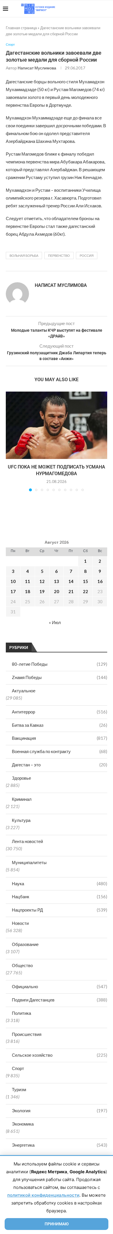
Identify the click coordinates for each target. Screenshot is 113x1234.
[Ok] (98, 8)
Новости (20, 923)
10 (13, 581)
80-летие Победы (59, 664)
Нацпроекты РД (59, 909)
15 (85, 581)
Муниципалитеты (29, 862)
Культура (21, 820)
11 (27, 581)
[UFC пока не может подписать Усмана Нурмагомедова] (56, 425)
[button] (11, 441)
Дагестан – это (59, 764)
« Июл (55, 622)
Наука (59, 883)
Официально (59, 986)
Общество (22, 965)
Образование (25, 944)
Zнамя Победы (59, 677)
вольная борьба (24, 255)
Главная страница (21, 27)
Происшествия (26, 1034)
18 (27, 591)
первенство (59, 255)
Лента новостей (27, 841)
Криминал (22, 799)
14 (71, 581)
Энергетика (59, 1145)
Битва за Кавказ (59, 725)
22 (85, 591)
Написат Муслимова (37, 67)
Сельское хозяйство (59, 1055)
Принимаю (57, 1224)
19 (42, 591)
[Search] (107, 8)
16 (100, 581)
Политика (21, 1013)
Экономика (23, 1123)
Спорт (18, 1068)
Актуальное (23, 690)
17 (13, 591)
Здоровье (21, 778)
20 (56, 591)
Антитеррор (59, 711)
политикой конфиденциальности (43, 1195)
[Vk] (86, 8)
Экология (59, 1110)
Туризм (19, 1089)
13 (56, 581)
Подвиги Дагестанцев (59, 999)
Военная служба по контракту (59, 751)
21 (71, 591)
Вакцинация (59, 738)
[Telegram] (92, 8)
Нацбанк (59, 896)
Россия (87, 255)
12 (42, 581)
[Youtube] (80, 8)
